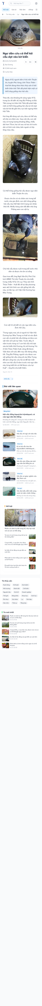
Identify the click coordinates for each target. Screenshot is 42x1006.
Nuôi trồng (6, 585)
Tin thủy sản (10, 14)
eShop (31, 10)
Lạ (18, 14)
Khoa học (25, 596)
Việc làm (22, 10)
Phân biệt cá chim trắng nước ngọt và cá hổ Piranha (16, 558)
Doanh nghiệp (26, 592)
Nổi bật (6, 10)
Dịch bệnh (25, 585)
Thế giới (5, 596)
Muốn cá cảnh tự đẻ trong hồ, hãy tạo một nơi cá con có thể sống (24, 616)
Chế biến (26, 588)
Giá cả (14, 10)
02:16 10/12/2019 (11, 61)
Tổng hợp (23, 603)
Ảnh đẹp (29, 599)
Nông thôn (15, 596)
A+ (30, 62)
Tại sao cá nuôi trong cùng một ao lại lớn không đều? (16, 536)
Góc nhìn (6, 603)
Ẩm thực (6, 599)
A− (26, 62)
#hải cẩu (7, 379)
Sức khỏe (15, 599)
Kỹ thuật (15, 585)
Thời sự (14, 603)
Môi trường (6, 588)
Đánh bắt (16, 588)
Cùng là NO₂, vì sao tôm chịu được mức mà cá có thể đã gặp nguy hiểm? (16, 543)
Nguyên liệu (7, 592)
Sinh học (34, 596)
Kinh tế (16, 592)
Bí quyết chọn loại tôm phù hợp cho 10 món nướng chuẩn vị (16, 566)
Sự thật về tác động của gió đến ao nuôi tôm (15, 551)
